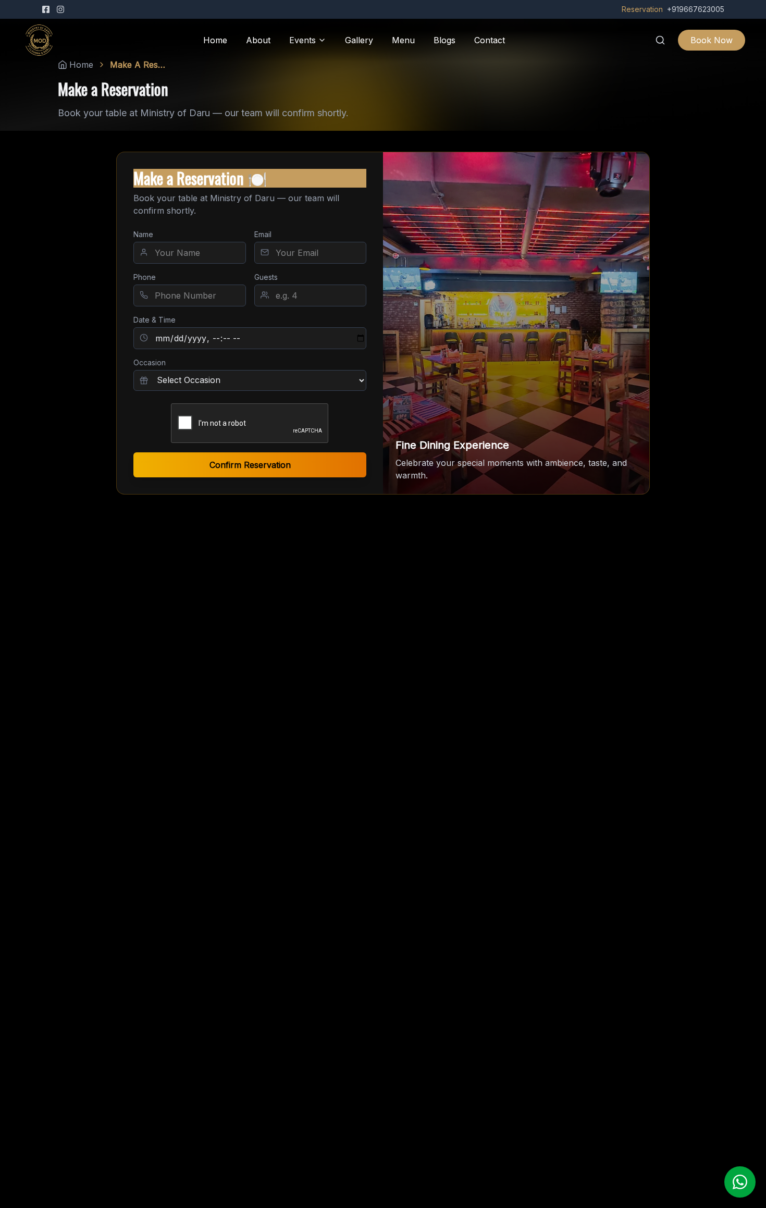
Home (215, 40)
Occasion (149, 362)
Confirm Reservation (250, 465)
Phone (144, 277)
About (258, 40)
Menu (403, 40)
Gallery (359, 40)
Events (302, 40)
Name (143, 234)
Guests (266, 277)
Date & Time (154, 319)
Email (262, 234)
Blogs (444, 40)
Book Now (711, 40)
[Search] (660, 40)
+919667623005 (695, 9)
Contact (489, 40)
